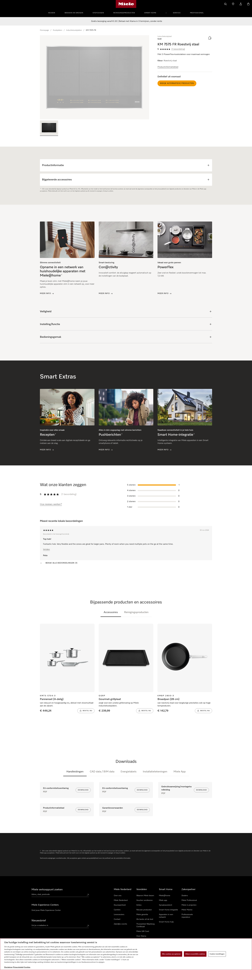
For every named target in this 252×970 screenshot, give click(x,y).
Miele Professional (189, 900)
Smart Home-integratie (168, 910)
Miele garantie (142, 914)
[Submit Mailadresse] (88, 926)
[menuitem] (53, 12)
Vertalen (46, 549)
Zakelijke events (120, 924)
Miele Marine (187, 910)
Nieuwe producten (144, 910)
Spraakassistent (165, 905)
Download (83, 790)
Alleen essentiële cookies (195, 954)
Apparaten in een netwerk (166, 916)
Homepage (44, 30)
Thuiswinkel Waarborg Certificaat (145, 925)
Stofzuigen (98, 13)
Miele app (163, 900)
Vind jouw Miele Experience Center (46, 910)
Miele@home (164, 896)
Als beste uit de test (144, 919)
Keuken (51, 13)
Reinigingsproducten (124, 13)
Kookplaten (57, 30)
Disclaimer (8, 967)
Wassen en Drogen (74, 13)
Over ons (117, 896)
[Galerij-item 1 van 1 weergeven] (49, 128)
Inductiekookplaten (74, 30)
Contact (117, 919)
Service (177, 13)
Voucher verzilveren (144, 900)
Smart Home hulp (166, 922)
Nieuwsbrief (39, 920)
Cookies (27, 967)
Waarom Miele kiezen (145, 896)
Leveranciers (119, 914)
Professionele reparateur (187, 916)
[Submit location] (88, 895)
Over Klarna (141, 936)
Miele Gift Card (142, 931)
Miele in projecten (189, 905)
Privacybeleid (18, 967)
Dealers (185, 896)
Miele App (180, 771)
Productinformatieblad (168, 67)
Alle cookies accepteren (171, 954)
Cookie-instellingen (217, 954)
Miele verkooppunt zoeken (47, 889)
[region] (94, 77)
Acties (138, 905)
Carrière (117, 910)
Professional (197, 13)
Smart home (150, 13)
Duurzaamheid (120, 905)
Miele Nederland (121, 900)
